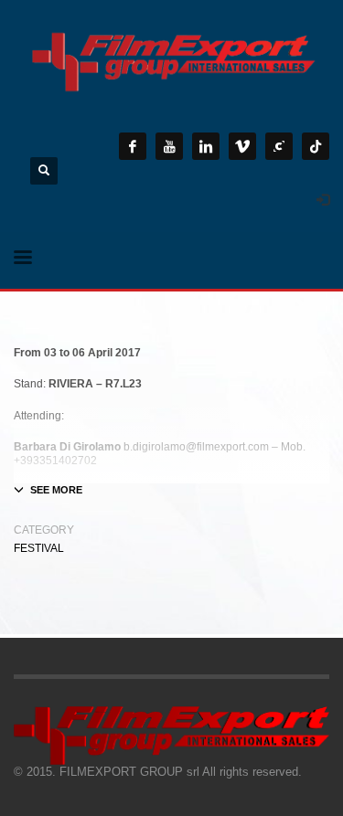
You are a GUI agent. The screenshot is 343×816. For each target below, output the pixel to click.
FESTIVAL (39, 548)
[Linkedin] (206, 146)
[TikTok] (315, 146)
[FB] (132, 146)
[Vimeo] (242, 146)
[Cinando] (279, 146)
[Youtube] (169, 146)
